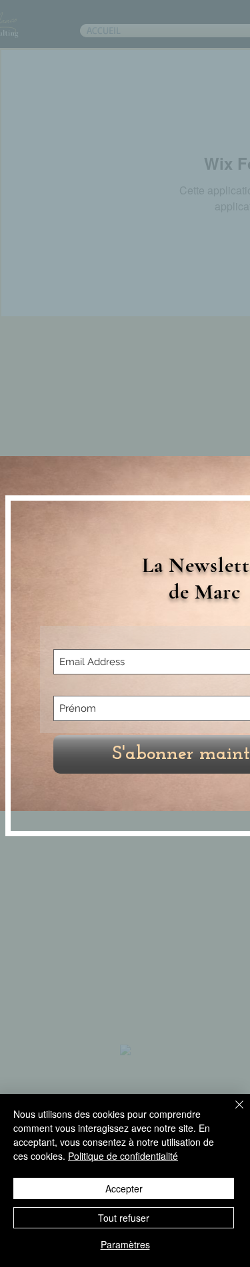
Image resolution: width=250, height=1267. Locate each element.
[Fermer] (231, 1113)
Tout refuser (123, 1217)
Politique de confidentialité (123, 1155)
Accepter (124, 1188)
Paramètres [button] (125, 1244)
